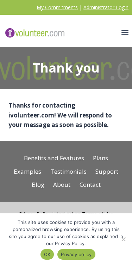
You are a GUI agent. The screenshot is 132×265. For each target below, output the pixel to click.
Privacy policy (76, 254)
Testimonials (68, 171)
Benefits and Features (54, 158)
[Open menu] (125, 33)
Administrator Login (105, 7)
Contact (90, 184)
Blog (38, 184)
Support (106, 171)
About (61, 184)
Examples (27, 171)
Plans (100, 158)
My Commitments (57, 7)
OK (47, 254)
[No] (123, 239)
